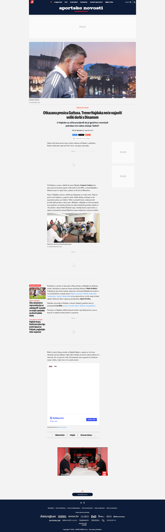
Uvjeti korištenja (60, 508)
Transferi (74, 2)
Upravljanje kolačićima (82, 512)
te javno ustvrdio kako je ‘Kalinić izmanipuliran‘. (79, 305)
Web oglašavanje (100, 508)
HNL (66, 2)
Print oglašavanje (112, 508)
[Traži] (134, 2)
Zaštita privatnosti (87, 508)
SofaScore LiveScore (61, 427)
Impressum (51, 508)
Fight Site (109, 2)
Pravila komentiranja (74, 508)
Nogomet (58, 2)
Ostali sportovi (96, 2)
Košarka (83, 2)
